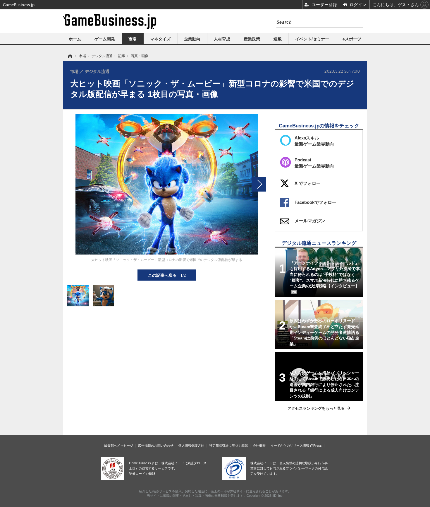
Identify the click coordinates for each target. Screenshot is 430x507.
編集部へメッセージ (118, 445)
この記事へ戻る (167, 275)
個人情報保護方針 (191, 445)
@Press (316, 445)
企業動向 (192, 39)
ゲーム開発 (104, 39)
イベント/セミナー (312, 39)
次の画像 (259, 184)
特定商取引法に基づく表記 (228, 445)
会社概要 (259, 445)
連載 (278, 39)
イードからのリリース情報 (290, 445)
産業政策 (252, 39)
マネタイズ (160, 39)
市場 (132, 39)
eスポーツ (352, 39)
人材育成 (222, 39)
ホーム (75, 39)
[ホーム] (69, 56)
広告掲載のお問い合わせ (155, 445)
